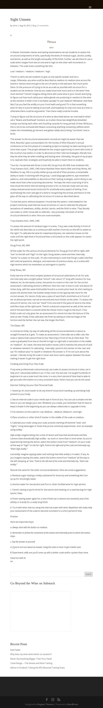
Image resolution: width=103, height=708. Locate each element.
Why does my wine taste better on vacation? (31, 654)
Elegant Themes (45, 704)
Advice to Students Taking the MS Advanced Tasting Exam (37, 667)
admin (15, 25)
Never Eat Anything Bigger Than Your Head (31, 658)
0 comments (43, 25)
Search (88, 574)
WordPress (72, 704)
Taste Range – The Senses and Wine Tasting (31, 663)
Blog (34, 25)
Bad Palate (15, 649)
